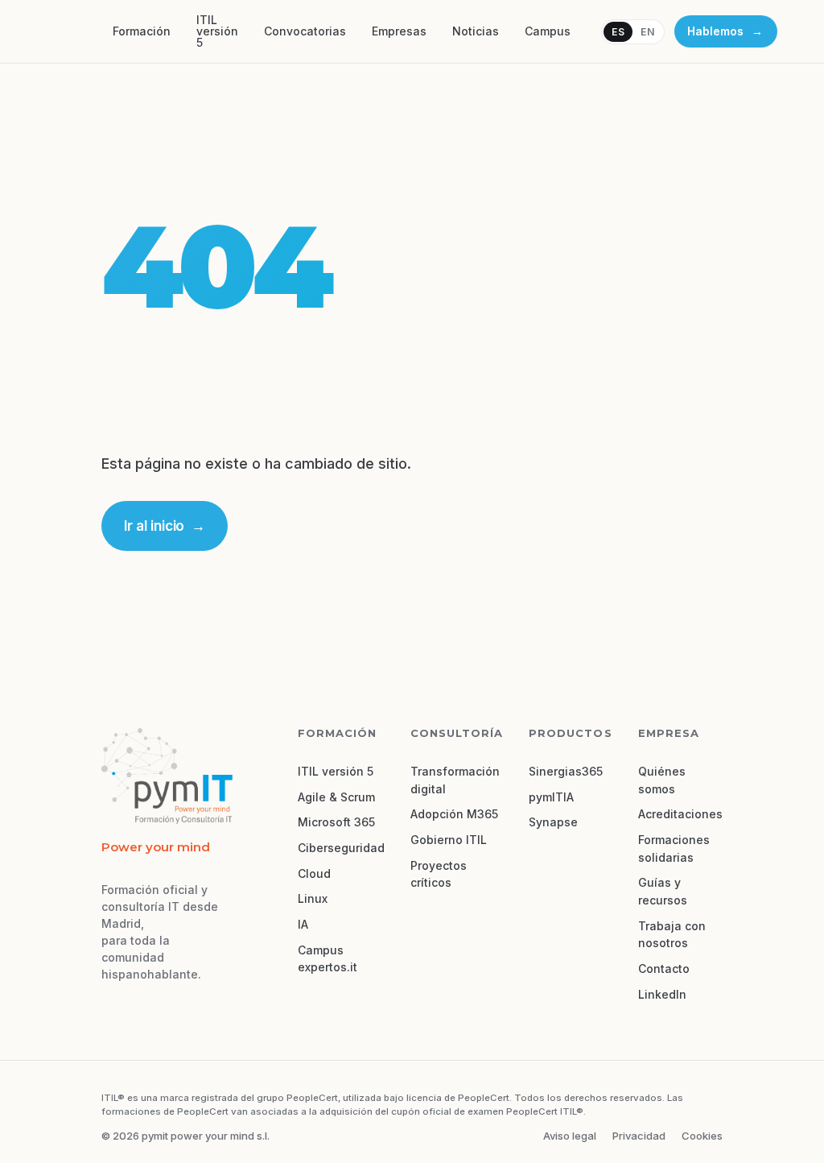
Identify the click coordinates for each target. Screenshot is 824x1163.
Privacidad (638, 1135)
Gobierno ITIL (448, 839)
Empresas (399, 31)
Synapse (553, 822)
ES (618, 32)
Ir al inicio (164, 526)
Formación (142, 31)
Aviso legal (569, 1135)
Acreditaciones (680, 814)
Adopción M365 (454, 814)
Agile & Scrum (336, 797)
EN (647, 32)
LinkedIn (662, 994)
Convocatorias (305, 31)
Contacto (664, 968)
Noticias (475, 31)
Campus (548, 31)
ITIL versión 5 (217, 31)
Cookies (702, 1135)
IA (303, 924)
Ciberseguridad (341, 848)
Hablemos (724, 31)
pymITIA (551, 797)
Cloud (314, 873)
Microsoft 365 (336, 822)
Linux (313, 898)
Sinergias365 (566, 771)
